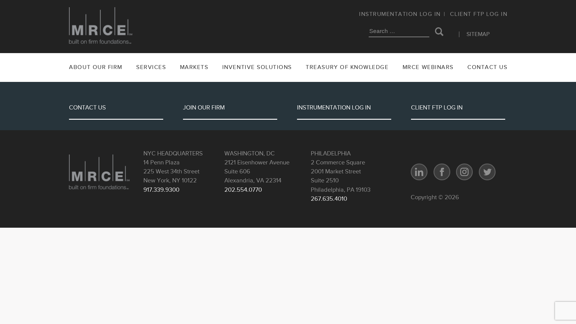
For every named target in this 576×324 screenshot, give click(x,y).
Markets (194, 67)
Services (151, 67)
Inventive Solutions (257, 67)
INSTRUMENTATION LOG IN (334, 108)
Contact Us (487, 67)
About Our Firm (95, 67)
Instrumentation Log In (400, 14)
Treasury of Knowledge (347, 67)
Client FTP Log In (478, 14)
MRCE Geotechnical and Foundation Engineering (100, 30)
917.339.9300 (161, 190)
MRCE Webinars (428, 67)
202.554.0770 (243, 190)
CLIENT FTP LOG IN (437, 108)
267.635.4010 (329, 198)
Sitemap (478, 34)
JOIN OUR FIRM (204, 108)
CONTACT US (87, 108)
